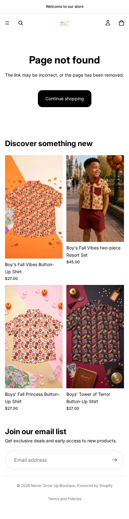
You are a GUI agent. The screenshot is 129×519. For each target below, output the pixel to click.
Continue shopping (64, 98)
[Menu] (7, 23)
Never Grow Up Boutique (53, 485)
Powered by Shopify (95, 485)
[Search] (21, 23)
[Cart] (121, 23)
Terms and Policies (64, 498)
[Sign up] (114, 460)
